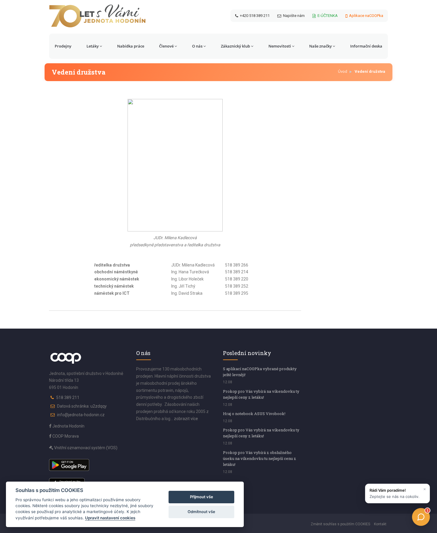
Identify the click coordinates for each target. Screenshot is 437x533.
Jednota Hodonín (67, 426)
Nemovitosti (279, 46)
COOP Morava (65, 436)
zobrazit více (186, 418)
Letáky (93, 46)
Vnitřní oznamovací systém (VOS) (85, 447)
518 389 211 (67, 397)
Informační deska (366, 46)
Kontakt (380, 524)
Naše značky (320, 46)
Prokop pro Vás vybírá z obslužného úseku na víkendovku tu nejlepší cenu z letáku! (259, 458)
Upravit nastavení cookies (110, 517)
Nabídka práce (130, 46)
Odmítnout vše (201, 511)
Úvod (342, 71)
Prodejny (63, 46)
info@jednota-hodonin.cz (81, 414)
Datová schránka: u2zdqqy (82, 406)
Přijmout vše (201, 496)
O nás (197, 46)
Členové (166, 46)
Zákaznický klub (235, 46)
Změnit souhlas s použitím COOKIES (340, 524)
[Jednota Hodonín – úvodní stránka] (97, 16)
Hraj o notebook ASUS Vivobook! (254, 413)
